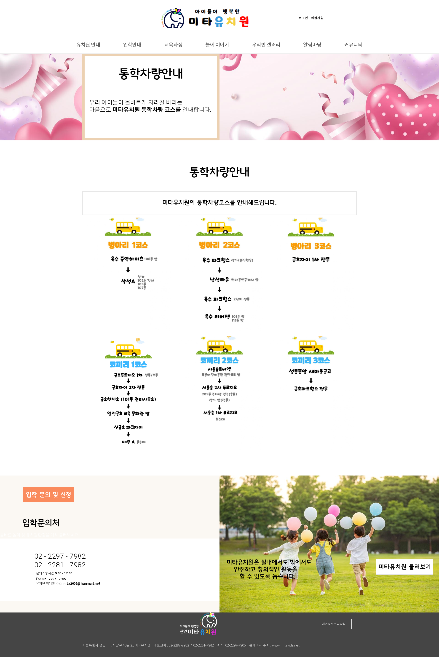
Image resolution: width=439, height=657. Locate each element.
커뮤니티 (353, 44)
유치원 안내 (88, 44)
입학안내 (132, 44)
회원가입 (317, 18)
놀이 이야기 (217, 44)
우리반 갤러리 (266, 44)
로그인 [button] (303, 18)
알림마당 (312, 44)
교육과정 (173, 44)
